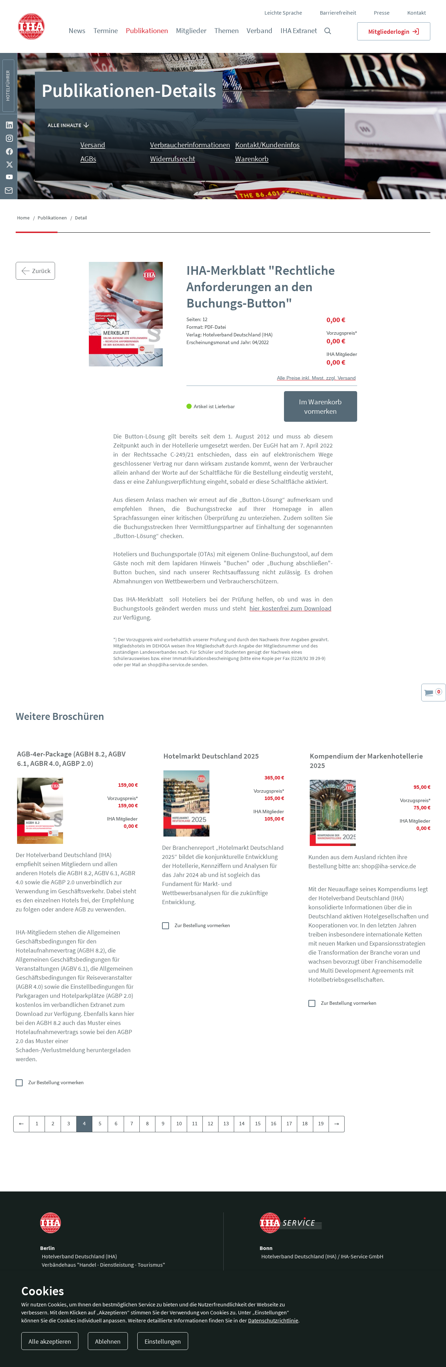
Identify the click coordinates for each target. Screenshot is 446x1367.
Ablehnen (108, 1341)
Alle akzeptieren (50, 1341)
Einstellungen (163, 1341)
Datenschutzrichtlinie (273, 1320)
